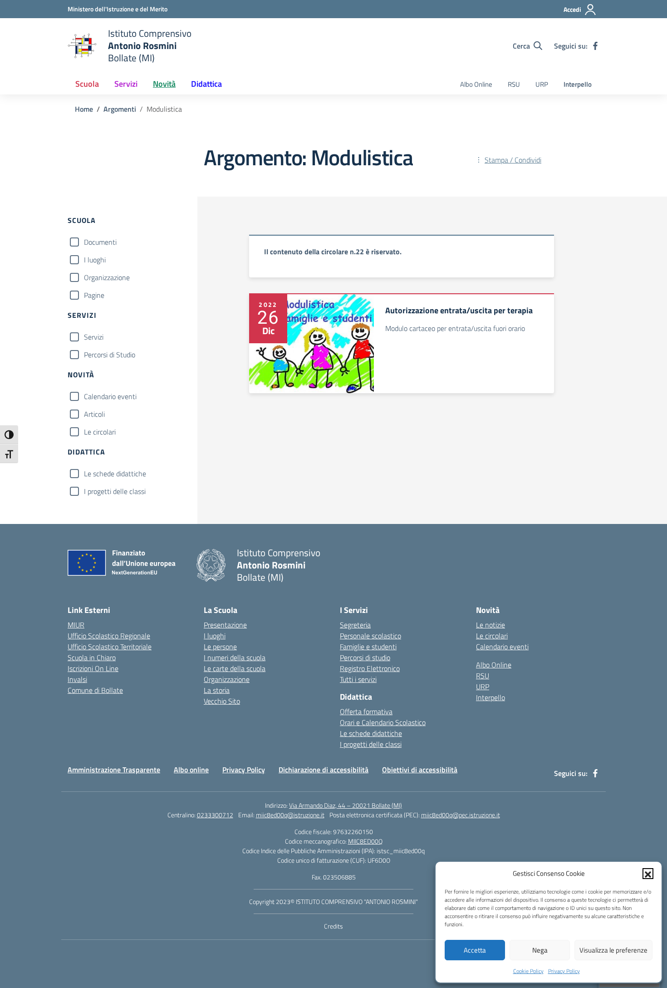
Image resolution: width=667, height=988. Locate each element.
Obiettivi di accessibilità (419, 769)
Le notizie (490, 624)
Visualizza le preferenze (613, 950)
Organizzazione (107, 277)
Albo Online (476, 84)
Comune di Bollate (95, 690)
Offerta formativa (366, 711)
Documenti (100, 242)
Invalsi (77, 679)
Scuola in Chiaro (92, 657)
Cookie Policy (528, 971)
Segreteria (355, 624)
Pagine (94, 295)
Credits (333, 926)
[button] (647, 873)
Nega (540, 950)
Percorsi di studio (365, 657)
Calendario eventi (110, 396)
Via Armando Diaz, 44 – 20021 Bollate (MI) (345, 805)
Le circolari (100, 431)
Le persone (220, 646)
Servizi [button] (125, 84)
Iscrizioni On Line (93, 668)
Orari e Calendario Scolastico (383, 722)
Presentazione (225, 624)
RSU (514, 84)
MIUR (76, 624)
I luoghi (95, 259)
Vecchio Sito (222, 701)
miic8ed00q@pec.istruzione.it (460, 815)
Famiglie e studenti (368, 646)
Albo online (191, 769)
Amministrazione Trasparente (114, 769)
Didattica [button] (206, 84)
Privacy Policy (564, 971)
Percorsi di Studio (109, 354)
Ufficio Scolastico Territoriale (110, 646)
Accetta (475, 950)
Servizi (93, 336)
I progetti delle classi (115, 491)
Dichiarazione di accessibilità (323, 769)
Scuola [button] (87, 84)
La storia (217, 690)
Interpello (578, 84)
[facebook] (595, 46)
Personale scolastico (370, 635)
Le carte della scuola (234, 668)
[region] (401, 256)
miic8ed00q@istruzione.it (290, 815)
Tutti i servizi (358, 679)
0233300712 (215, 815)
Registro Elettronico (370, 668)
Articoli (94, 414)
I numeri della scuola (234, 657)
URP (541, 84)
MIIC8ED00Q (365, 841)
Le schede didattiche (115, 473)
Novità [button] (164, 84)
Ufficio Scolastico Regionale (109, 635)
